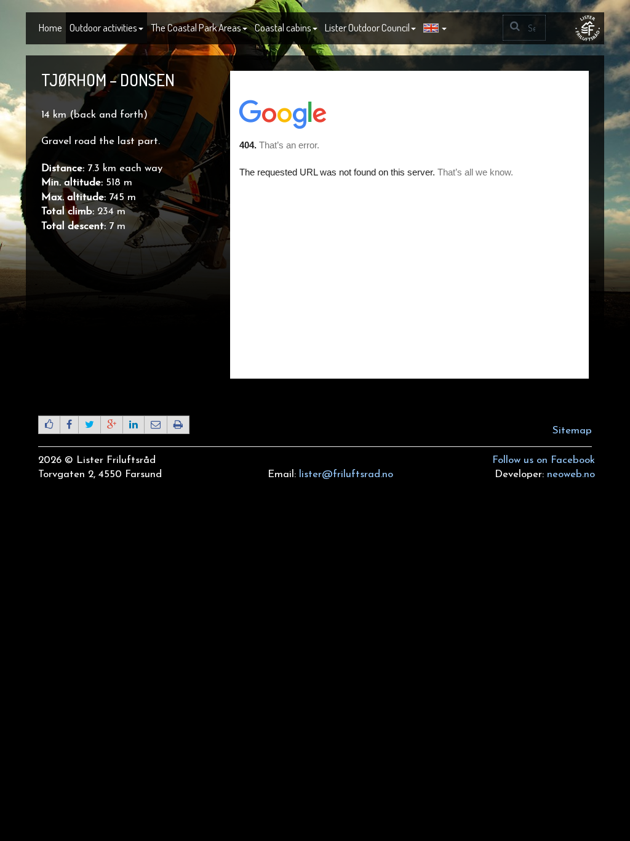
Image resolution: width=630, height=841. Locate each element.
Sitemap (572, 430)
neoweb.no (571, 474)
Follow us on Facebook (543, 460)
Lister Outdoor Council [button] (367, 27)
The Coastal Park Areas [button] (196, 27)
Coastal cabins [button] (283, 27)
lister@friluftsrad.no (346, 474)
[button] (435, 28)
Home (50, 27)
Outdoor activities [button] (103, 27)
